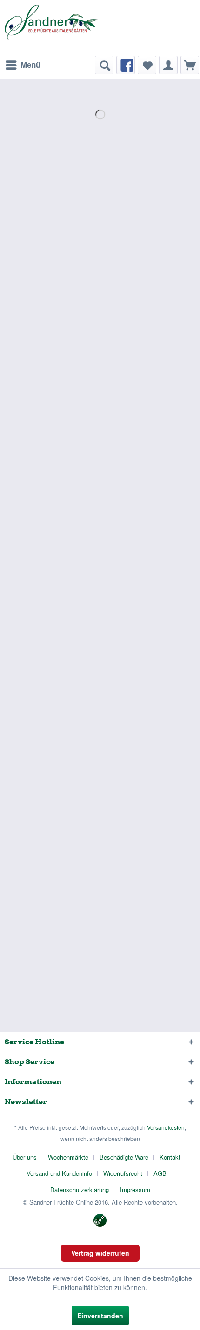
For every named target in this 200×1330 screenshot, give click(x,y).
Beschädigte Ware (124, 1157)
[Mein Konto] (168, 65)
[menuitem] (22, 65)
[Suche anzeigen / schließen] (104, 65)
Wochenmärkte (68, 1157)
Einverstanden (100, 1315)
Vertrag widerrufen (100, 1253)
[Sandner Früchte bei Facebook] (125, 65)
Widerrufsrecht (122, 1173)
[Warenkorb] (189, 65)
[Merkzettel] (147, 65)
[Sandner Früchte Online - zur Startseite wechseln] (51, 28)
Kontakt (170, 1157)
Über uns (25, 1157)
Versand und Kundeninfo (59, 1173)
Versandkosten (166, 1127)
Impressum (135, 1189)
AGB (160, 1173)
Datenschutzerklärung (79, 1189)
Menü (30, 64)
